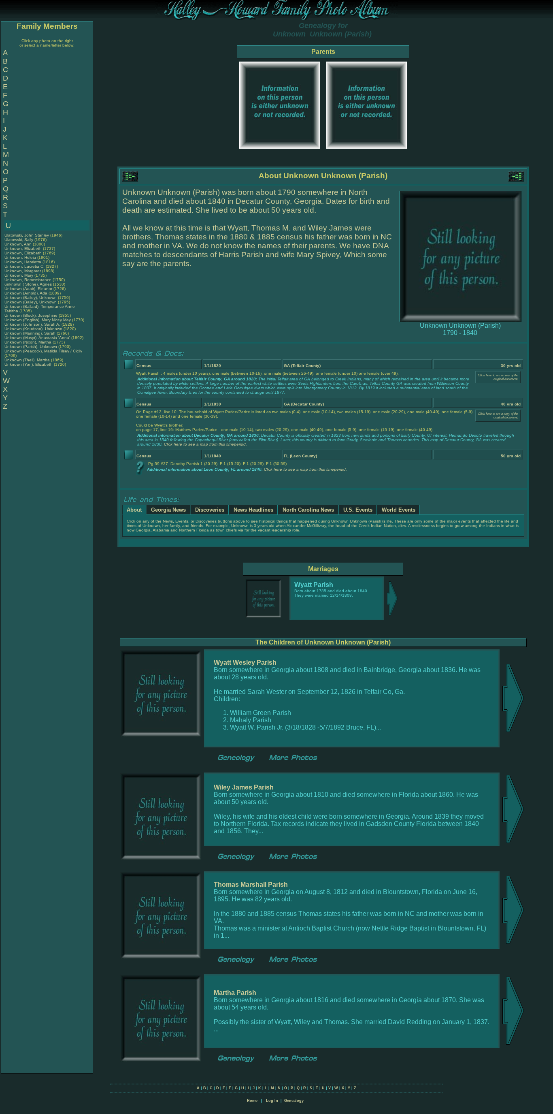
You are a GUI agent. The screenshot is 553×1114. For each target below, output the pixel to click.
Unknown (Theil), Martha (27, 360)
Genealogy (294, 1101)
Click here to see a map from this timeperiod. (205, 444)
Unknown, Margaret (23, 271)
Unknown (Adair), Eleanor (28, 288)
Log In (272, 1101)
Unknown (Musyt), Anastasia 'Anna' (37, 337)
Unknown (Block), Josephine (31, 315)
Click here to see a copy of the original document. (498, 377)
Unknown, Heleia (20, 257)
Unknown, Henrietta (23, 262)
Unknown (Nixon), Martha (28, 342)
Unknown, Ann (18, 244)
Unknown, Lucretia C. (24, 266)
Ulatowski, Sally (19, 239)
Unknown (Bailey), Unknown (31, 297)
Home (252, 1101)
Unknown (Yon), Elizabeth (29, 364)
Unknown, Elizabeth (23, 248)
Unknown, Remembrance (28, 279)
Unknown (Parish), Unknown (31, 346)
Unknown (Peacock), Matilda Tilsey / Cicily (43, 351)
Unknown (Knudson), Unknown (34, 329)
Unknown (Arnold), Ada (26, 293)
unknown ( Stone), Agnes (28, 284)
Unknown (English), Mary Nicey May (37, 320)
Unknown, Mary (19, 275)
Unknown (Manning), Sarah (30, 333)
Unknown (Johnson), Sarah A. (32, 324)
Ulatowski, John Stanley (26, 235)
